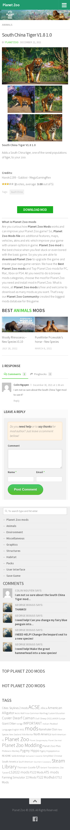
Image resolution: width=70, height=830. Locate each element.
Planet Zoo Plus (51, 746)
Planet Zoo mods (17, 519)
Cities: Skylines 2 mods (15, 708)
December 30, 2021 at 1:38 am (48, 385)
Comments (16, 374)
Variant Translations (49, 767)
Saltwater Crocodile (34, 756)
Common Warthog (39, 713)
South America (10, 761)
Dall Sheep (40, 718)
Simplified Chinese (52, 755)
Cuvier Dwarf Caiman (18, 718)
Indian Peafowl (50, 723)
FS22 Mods (36, 772)
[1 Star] (3, 184)
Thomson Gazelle (26, 767)
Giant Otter (9, 723)
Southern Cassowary (42, 762)
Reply (16, 400)
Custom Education (56, 713)
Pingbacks (42, 374)
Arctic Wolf (19, 713)
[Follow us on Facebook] (35, 819)
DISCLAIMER (52, 718)
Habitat (11, 557)
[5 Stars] (12, 184)
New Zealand (15, 734)
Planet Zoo (11, 5)
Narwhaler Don (48, 729)
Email (40, 472)
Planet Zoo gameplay (39, 740)
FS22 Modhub (46, 777)
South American (25, 761)
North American (59, 734)
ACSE (34, 707)
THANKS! (20, 609)
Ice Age (20, 723)
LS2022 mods (19, 772)
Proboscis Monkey (11, 751)
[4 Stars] (10, 184)
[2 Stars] (5, 184)
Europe (62, 718)
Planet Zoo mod (55, 740)
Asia (27, 713)
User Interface (15, 569)
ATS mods (51, 772)
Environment (14, 532)
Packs (10, 563)
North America (42, 734)
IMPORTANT (32, 723)
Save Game (13, 576)
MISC (22, 729)
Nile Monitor (27, 734)
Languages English (10, 729)
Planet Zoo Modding (22, 745)
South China (17, 191)
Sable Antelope (18, 755)
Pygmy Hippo (29, 750)
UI (38, 767)
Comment (14, 445)
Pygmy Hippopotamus (50, 751)
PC (3, 740)
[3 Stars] (8, 184)
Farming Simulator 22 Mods (19, 777)
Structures (13, 551)
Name (12, 472)
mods (31, 728)
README (6, 755)
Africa (44, 708)
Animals (7, 24)
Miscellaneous (15, 538)
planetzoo (11, 42)
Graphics (12, 544)
